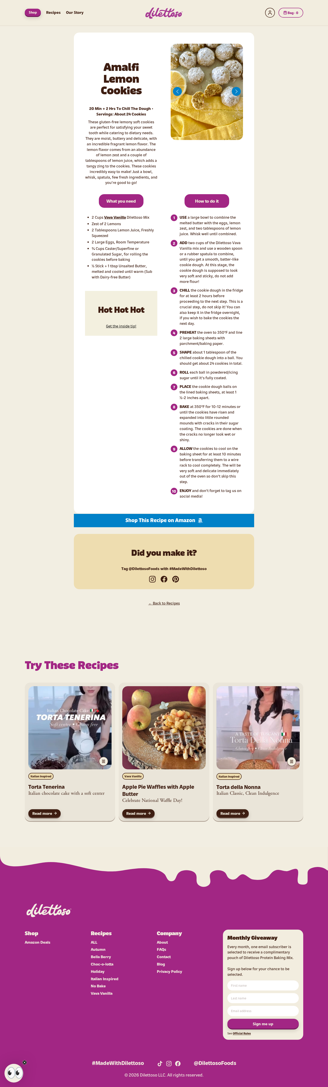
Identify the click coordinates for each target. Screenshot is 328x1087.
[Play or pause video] (103, 761)
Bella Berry (101, 956)
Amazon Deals (37, 942)
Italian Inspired (41, 776)
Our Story (74, 12)
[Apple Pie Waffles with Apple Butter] (164, 727)
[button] (177, 91)
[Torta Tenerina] (70, 727)
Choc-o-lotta (102, 963)
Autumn (98, 949)
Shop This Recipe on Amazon (160, 520)
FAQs (161, 949)
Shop (33, 12)
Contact (164, 956)
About (162, 942)
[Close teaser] (24, 1062)
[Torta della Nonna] (258, 727)
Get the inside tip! (121, 325)
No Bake (98, 985)
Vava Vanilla (115, 217)
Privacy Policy (169, 971)
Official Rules (242, 1033)
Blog (161, 963)
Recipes (53, 12)
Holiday (97, 971)
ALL (94, 942)
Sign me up (263, 1023)
